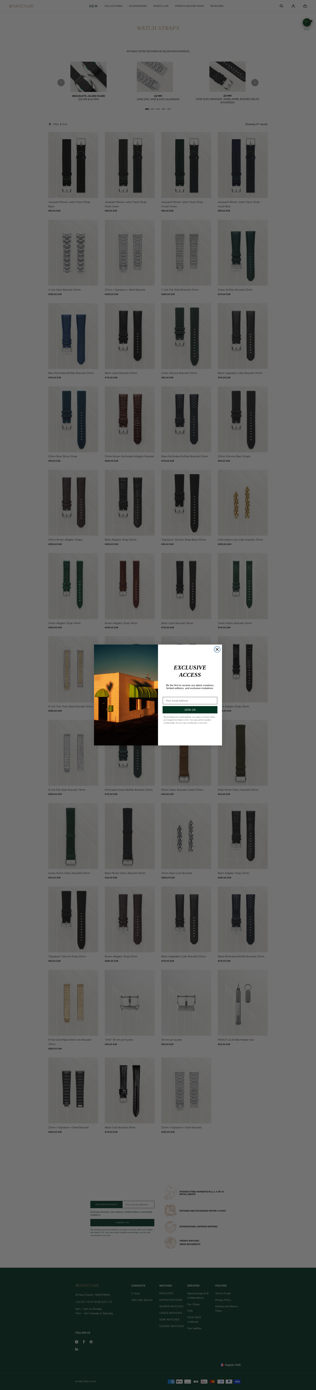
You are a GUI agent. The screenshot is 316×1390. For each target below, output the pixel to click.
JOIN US (190, 709)
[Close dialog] (217, 649)
